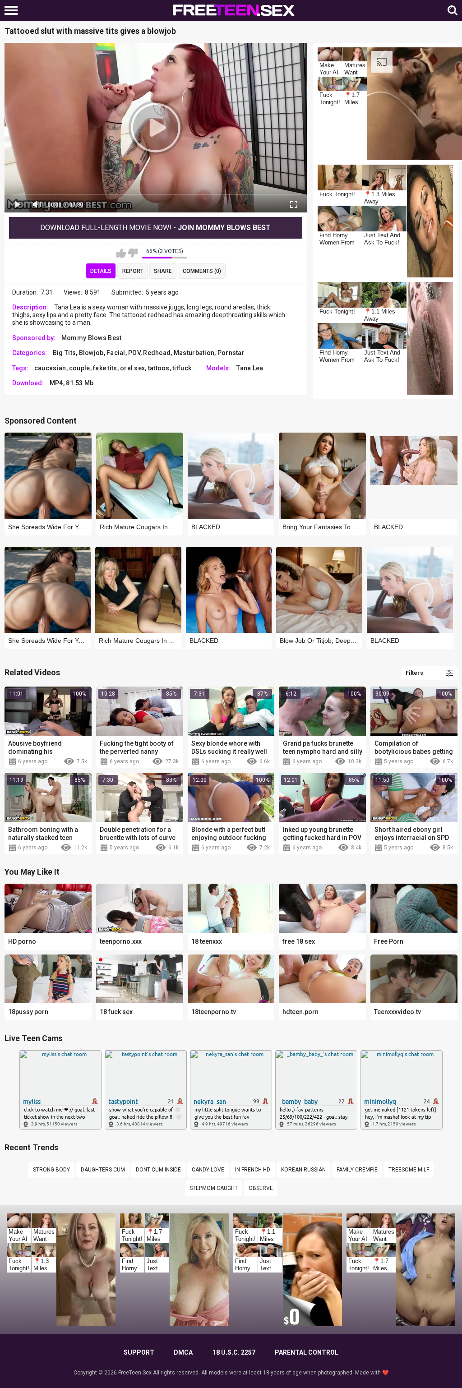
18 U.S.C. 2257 (234, 1352)
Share (163, 271)
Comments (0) (202, 271)
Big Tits (64, 352)
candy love (208, 1170)
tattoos (159, 368)
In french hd (252, 1170)
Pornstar (231, 352)
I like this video (121, 253)
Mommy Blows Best (91, 337)
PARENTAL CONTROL (306, 1352)
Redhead (157, 352)
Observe (261, 1188)
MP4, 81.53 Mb (72, 383)
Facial (115, 352)
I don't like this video (133, 253)
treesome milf (408, 1170)
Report (132, 271)
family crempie (357, 1170)
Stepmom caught (213, 1188)
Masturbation (194, 352)
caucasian (50, 368)
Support (139, 1352)
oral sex (132, 368)
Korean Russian (303, 1170)
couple (79, 368)
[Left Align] (13, 10)
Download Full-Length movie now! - (155, 227)
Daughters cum (103, 1170)
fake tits (105, 368)
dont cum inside (158, 1170)
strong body (51, 1170)
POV (134, 352)
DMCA (183, 1352)
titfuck (181, 368)
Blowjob (91, 352)
